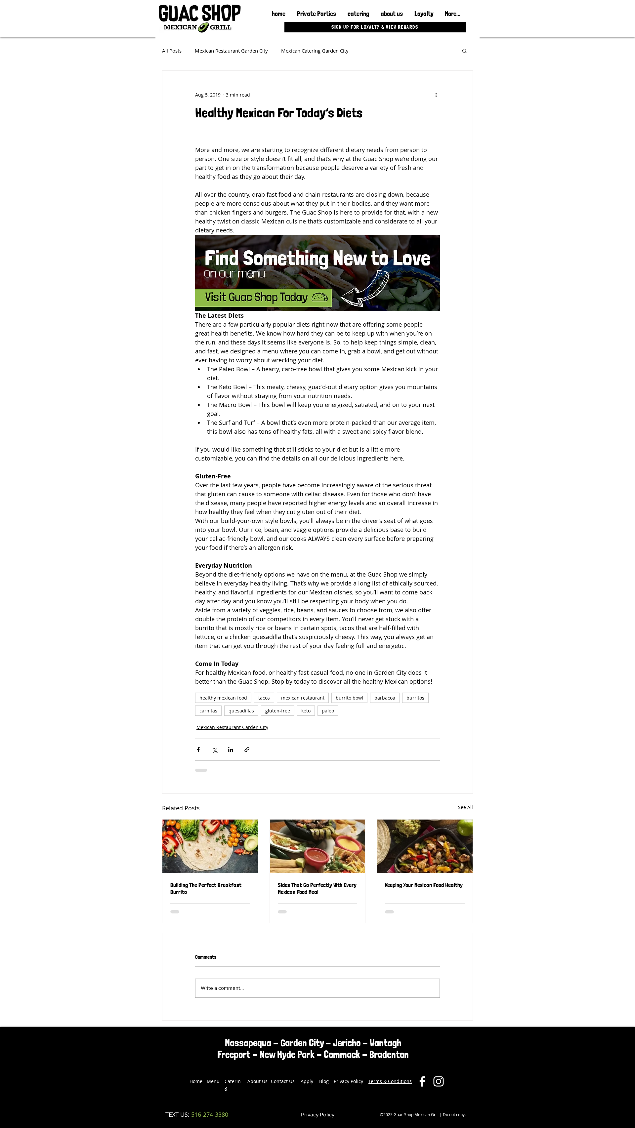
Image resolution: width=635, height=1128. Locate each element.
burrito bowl (349, 698)
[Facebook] (422, 1081)
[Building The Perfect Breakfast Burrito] (210, 846)
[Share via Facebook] (198, 749)
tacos (264, 698)
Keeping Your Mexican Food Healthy (424, 884)
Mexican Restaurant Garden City (231, 51)
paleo (328, 710)
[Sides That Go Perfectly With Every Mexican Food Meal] (317, 846)
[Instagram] (438, 1081)
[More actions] (436, 95)
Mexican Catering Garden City (315, 51)
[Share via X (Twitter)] (214, 749)
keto (306, 710)
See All (465, 807)
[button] (464, 50)
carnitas (208, 710)
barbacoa (384, 698)
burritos (415, 698)
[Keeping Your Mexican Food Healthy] (425, 846)
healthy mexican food (223, 698)
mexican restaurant (302, 698)
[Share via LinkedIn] (231, 749)
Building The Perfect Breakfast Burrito (205, 888)
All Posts (172, 51)
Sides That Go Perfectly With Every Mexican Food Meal (317, 888)
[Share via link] (247, 749)
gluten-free (277, 710)
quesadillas (241, 710)
